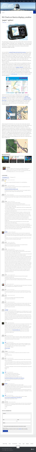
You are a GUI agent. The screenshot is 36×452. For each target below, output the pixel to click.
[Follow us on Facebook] (31, 449)
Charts (3, 12)
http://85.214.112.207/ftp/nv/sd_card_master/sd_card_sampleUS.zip (14, 378)
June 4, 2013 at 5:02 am (10, 395)
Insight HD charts (27, 97)
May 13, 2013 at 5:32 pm (12, 351)
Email (18, 419)
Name (3, 419)
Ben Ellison (4, 22)
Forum (17, 1)
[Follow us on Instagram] (33, 449)
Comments (5, 177)
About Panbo (33, 1)
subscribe (20, 428)
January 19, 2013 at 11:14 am (11, 274)
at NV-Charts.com (14, 74)
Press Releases (12, 1)
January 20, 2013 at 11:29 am (11, 295)
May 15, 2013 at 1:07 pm (11, 383)
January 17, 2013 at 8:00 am (10, 194)
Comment (4, 413)
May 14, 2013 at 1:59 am (10, 358)
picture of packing (7, 348)
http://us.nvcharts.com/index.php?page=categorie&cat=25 (13, 397)
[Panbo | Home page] (8, 5)
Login (20, 1)
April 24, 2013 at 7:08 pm (11, 322)
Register (24, 1)
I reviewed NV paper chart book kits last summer (17, 52)
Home (8, 1)
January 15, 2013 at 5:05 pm (11, 185)
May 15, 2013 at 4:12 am (10, 372)
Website (4, 422)
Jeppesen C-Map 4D (19, 67)
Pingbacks (13, 177)
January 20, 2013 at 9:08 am (10, 289)
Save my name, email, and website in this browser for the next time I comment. (15, 426)
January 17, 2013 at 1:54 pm (11, 242)
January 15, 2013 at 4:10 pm (11, 179)
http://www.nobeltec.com (16, 329)
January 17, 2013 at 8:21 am (11, 201)
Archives (28, 1)
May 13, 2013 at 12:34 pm (10, 342)
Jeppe (5, 342)
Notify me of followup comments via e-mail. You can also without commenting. (15, 428)
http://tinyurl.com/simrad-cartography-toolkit (11, 189)
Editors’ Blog (3, 1)
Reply (5, 183)
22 (31, 12)
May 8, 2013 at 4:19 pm (10, 335)
